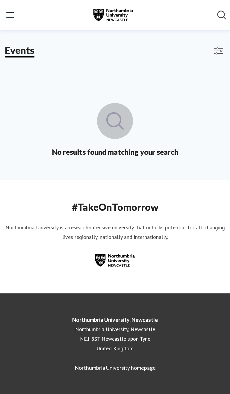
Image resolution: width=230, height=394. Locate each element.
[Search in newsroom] (221, 15)
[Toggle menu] (10, 15)
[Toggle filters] (218, 51)
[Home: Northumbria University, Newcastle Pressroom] (113, 15)
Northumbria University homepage (115, 367)
